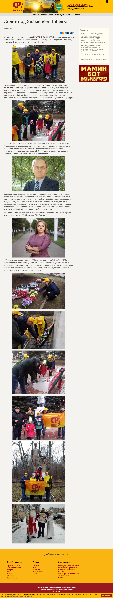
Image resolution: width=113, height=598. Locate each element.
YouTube (35, 574)
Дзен (8, 572)
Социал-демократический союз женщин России (68, 574)
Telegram (10, 570)
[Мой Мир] (66, 33)
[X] (68, 33)
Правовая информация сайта (22, 596)
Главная (36, 15)
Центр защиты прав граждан (68, 567)
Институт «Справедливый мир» (69, 565)
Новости (44, 15)
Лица (51, 15)
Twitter (9, 574)
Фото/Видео (59, 15)
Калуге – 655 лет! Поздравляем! (92, 34)
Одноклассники (12, 578)
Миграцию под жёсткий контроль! (93, 59)
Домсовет (61, 577)
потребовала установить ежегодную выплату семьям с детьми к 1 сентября (91, 48)
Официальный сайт (13, 565)
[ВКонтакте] (61, 33)
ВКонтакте (10, 576)
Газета (68, 15)
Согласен (106, 595)
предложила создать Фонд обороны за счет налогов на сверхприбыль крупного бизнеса (92, 39)
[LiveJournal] (71, 33)
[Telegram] (73, 33)
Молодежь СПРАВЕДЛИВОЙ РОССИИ (67, 570)
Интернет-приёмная (14, 567)
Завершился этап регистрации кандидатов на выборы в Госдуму (93, 55)
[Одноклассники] (63, 33)
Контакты (76, 15)
